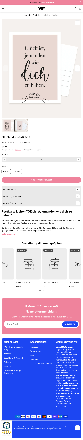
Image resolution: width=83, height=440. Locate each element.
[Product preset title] (28, 263)
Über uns (34, 359)
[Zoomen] (77, 22)
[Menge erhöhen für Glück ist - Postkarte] (79, 160)
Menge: (5, 154)
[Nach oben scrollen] (77, 427)
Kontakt (7, 354)
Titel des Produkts (23, 282)
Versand (18, 150)
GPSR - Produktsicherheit (41, 364)
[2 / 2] (21, 125)
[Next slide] (70, 2)
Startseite (27, 15)
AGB (32, 355)
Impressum (35, 347)
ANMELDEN (70, 324)
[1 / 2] (8, 125)
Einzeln (6, 171)
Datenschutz (35, 351)
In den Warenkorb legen (41, 180)
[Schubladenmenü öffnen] (3, 8)
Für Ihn (37, 15)
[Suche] (75, 8)
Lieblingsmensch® (9, 142)
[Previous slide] (12, 2)
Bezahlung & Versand (13, 358)
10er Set (16, 171)
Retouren (8, 362)
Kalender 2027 (35, 2)
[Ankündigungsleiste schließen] (80, 2)
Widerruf (8, 366)
